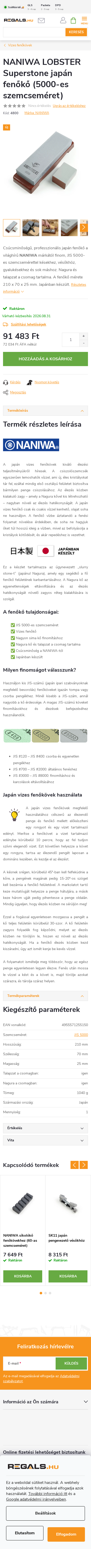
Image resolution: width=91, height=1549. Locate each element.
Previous (75, 1165)
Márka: (37, 113)
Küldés (71, 1363)
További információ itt (47, 1494)
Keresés (76, 32)
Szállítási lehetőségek (28, 324)
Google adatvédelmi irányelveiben (36, 1499)
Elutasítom (25, 1533)
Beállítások (45, 1513)
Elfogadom (66, 1534)
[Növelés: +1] (83, 336)
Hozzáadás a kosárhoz (45, 359)
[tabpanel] (23, 1230)
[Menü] (84, 20)
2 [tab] (45, 1293)
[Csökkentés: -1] (83, 343)
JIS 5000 (81, 1034)
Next (84, 1165)
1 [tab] (41, 1293)
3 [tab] (50, 1293)
